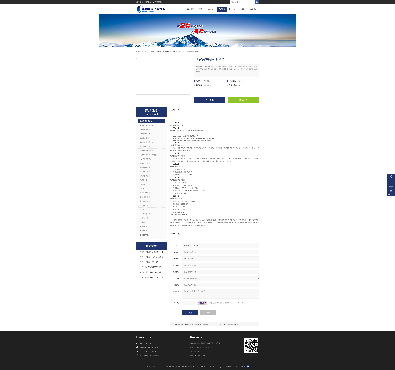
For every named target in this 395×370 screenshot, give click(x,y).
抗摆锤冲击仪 (144, 218)
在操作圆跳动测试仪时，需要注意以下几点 (152, 277)
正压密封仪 (143, 180)
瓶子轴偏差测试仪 (145, 167)
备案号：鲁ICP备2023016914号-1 (187, 367)
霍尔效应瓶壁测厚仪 (146, 150)
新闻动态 (211, 9)
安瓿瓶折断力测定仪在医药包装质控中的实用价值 (152, 272)
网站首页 (190, 9)
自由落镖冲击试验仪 (146, 134)
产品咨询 (209, 100)
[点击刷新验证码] (202, 303)
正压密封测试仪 (145, 138)
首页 (146, 51)
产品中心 (153, 51)
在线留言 (243, 9)
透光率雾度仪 (144, 205)
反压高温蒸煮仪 (145, 214)
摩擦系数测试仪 (145, 231)
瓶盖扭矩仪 (143, 209)
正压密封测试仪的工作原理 (149, 262)
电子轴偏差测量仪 (145, 146)
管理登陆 (242, 367)
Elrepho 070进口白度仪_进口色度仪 (201, 347)
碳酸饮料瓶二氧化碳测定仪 (148, 155)
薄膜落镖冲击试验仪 (146, 142)
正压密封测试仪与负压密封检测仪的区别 (152, 257)
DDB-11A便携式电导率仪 (198, 355)
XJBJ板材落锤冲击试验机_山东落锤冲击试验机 (193, 324)
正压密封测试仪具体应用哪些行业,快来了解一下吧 (152, 252)
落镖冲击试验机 (145, 184)
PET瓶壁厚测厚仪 (145, 159)
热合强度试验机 (145, 129)
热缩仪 (142, 188)
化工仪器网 (210, 367)
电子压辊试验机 (145, 201)
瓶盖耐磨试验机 (145, 172)
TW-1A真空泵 (194, 351)
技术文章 (232, 9)
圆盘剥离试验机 (145, 197)
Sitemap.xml (220, 367)
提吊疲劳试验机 (145, 163)
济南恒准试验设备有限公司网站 (152, 2)
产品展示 (222, 9)
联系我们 (253, 9)
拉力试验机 (143, 222)
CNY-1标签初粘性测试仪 (231, 324)
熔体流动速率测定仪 (146, 193)
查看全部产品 (144, 235)
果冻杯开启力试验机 (146, 125)
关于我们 (201, 9)
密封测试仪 (174, 51)
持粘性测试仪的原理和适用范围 (150, 267)
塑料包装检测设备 (163, 51)
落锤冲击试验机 (145, 176)
